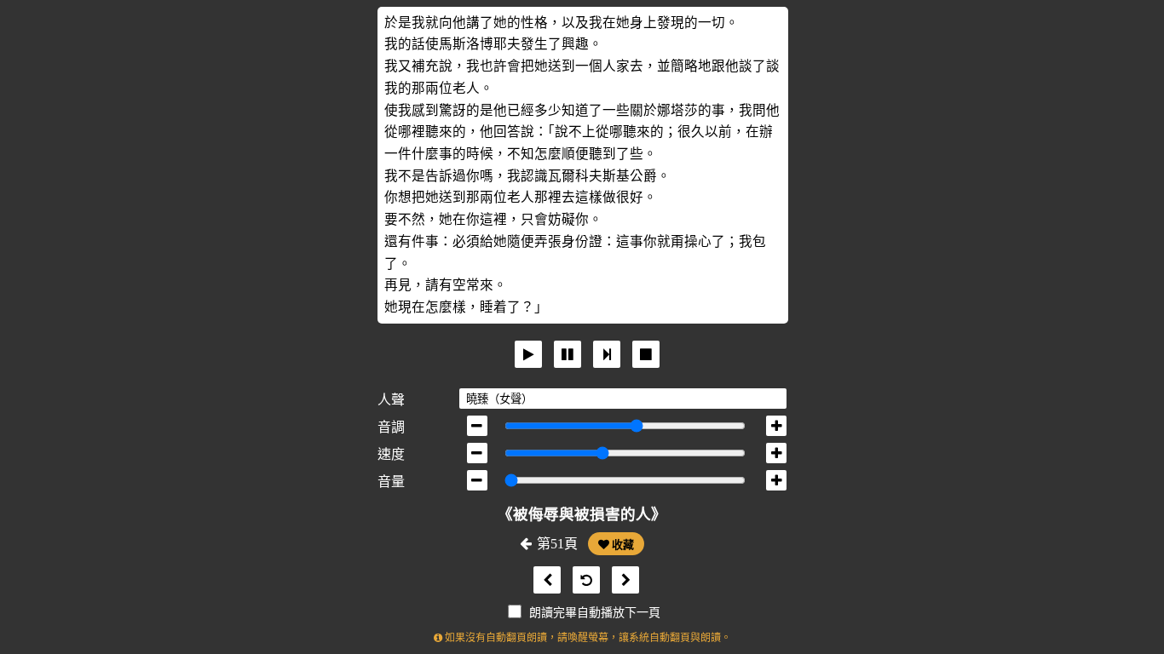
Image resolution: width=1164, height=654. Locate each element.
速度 (391, 454)
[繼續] (606, 354)
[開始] (528, 354)
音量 (391, 481)
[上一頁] (543, 580)
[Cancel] (646, 354)
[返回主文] (582, 580)
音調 (391, 427)
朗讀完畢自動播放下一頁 (594, 612)
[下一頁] (621, 580)
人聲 (391, 400)
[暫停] (567, 354)
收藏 (621, 544)
